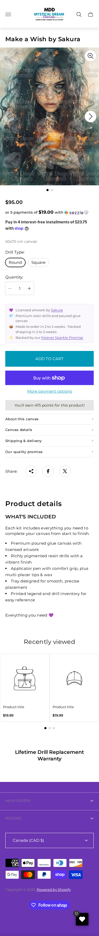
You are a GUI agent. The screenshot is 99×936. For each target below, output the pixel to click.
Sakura (57, 310)
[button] (47, 190)
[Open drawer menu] (8, 14)
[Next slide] (90, 116)
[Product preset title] (24, 678)
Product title (13, 707)
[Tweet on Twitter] (65, 471)
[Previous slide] (8, 116)
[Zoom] (90, 56)
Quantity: (14, 277)
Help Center (17, 800)
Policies (13, 818)
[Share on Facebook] (48, 471)
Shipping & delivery (23, 441)
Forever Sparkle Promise (62, 338)
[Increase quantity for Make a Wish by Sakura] (29, 288)
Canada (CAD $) (28, 840)
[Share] (31, 471)
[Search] (79, 14)
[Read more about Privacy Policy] (49, 755)
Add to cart (49, 358)
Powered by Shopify (54, 889)
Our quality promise (24, 452)
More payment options (49, 391)
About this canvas (22, 419)
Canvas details (18, 430)
